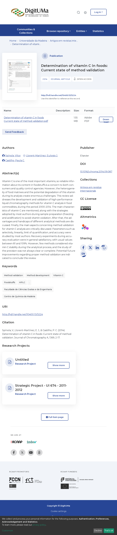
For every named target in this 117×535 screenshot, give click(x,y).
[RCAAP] (39, 452)
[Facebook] (14, 452)
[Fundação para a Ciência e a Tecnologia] (26, 482)
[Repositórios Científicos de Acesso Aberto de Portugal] (17, 442)
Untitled (22, 360)
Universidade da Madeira (33, 40)
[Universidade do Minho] (13, 489)
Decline (98, 530)
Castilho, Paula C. (15, 160)
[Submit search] (78, 12)
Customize (7, 530)
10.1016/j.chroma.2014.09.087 (96, 171)
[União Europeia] (71, 488)
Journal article (60, 79)
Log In (97, 12)
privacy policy (39, 525)
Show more (59, 365)
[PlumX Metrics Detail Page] (84, 227)
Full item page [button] (55, 417)
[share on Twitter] (90, 247)
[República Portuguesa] (78, 481)
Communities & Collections (26, 31)
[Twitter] (22, 452)
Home (12, 40)
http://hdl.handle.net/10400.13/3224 (58, 95)
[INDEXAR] (32, 442)
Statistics (98, 31)
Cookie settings (58, 511)
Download (106, 120)
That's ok (108, 530)
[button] (86, 12)
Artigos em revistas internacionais (64, 40)
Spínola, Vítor (13, 155)
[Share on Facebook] (83, 247)
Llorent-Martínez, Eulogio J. (42, 155)
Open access (84, 79)
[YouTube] (31, 452)
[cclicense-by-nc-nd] (85, 206)
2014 (45, 79)
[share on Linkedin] (97, 247)
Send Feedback (14, 132)
